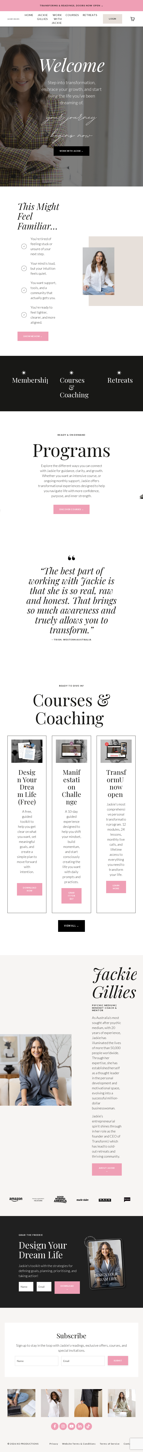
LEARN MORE (116, 887)
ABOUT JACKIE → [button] (107, 1169)
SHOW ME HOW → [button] (32, 336)
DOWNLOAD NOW (29, 889)
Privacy (54, 1443)
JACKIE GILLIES (42, 16)
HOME (29, 15)
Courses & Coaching (74, 387)
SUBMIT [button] (118, 1360)
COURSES (72, 15)
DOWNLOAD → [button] (67, 1287)
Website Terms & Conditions (79, 1443)
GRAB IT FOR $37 (71, 895)
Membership (31, 379)
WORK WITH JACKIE (57, 18)
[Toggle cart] (133, 19)
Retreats (120, 379)
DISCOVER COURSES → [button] (71, 509)
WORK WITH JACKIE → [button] (71, 151)
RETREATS (90, 15)
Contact (128, 1443)
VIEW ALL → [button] (71, 925)
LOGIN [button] (112, 18)
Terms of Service (110, 1443)
